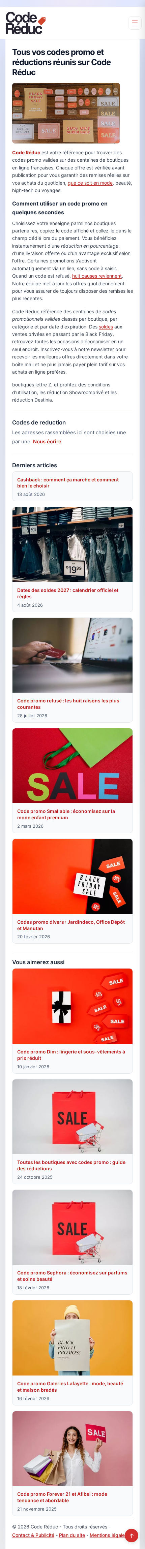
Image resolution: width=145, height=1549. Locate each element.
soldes (106, 326)
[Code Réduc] (25, 23)
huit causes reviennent (97, 276)
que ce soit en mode (90, 183)
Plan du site (72, 1535)
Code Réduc (26, 152)
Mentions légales (108, 1535)
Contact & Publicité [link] (33, 1535)
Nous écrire (47, 441)
